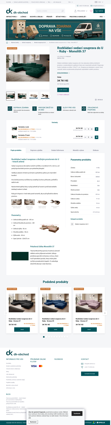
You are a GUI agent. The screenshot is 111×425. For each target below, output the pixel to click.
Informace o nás (10, 388)
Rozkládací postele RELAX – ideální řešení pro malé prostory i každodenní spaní (16, 408)
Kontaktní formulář (90, 373)
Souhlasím (77, 413)
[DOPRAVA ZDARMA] (22, 303)
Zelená (98, 176)
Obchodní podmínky (11, 377)
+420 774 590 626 (89, 367)
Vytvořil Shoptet (87, 422)
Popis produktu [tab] (16, 150)
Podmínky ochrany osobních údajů (15, 379)
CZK (99, 2)
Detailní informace (62, 73)
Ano (98, 185)
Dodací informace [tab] (57, 150)
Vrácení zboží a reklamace (38, 2)
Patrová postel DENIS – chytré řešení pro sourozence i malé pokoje (16, 399)
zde (30, 418)
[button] (43, 337)
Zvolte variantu (63, 89)
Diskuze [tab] (96, 150)
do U (98, 181)
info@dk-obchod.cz (90, 363)
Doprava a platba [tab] (36, 150)
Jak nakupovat (57, 2)
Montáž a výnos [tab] (78, 150)
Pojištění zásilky (10, 382)
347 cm (98, 172)
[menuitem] (12, 16)
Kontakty (8, 2)
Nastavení (33, 422)
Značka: (60, 58)
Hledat (62, 11)
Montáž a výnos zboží (12, 385)
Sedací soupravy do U (81, 224)
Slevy (49, 2)
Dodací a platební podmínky (21, 2)
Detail (22, 329)
